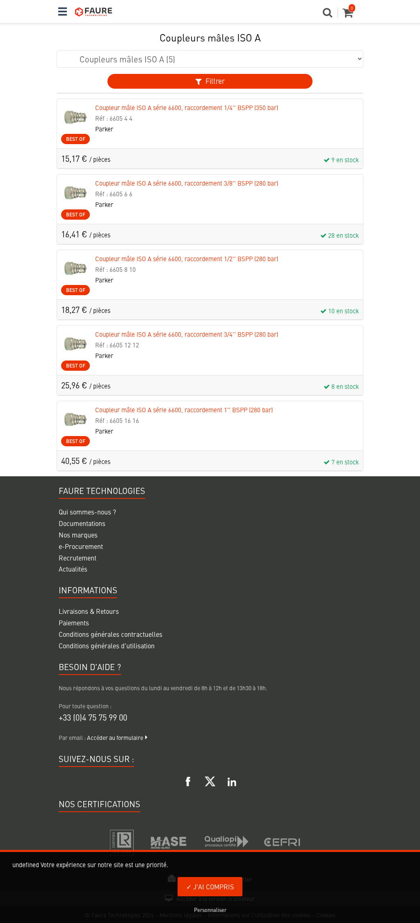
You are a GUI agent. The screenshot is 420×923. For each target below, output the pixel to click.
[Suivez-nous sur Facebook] (188, 780)
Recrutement (77, 557)
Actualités (73, 568)
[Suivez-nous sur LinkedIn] (232, 780)
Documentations (82, 523)
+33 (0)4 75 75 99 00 (93, 717)
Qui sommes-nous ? (87, 511)
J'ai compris (213, 886)
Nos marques (78, 534)
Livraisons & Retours (89, 610)
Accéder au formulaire (115, 737)
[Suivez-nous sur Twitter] (210, 780)
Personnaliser (210, 910)
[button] (330, 14)
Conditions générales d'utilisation (107, 645)
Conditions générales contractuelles (110, 633)
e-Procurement (81, 546)
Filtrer (214, 81)
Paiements (74, 622)
